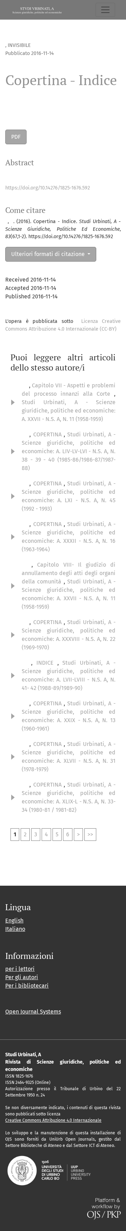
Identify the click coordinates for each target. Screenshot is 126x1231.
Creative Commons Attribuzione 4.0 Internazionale (53, 1120)
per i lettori (20, 969)
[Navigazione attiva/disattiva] (105, 10)
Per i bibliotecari (27, 985)
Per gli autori (21, 977)
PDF (16, 136)
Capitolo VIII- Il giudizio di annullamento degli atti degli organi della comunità (68, 573)
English (14, 920)
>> (90, 834)
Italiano (15, 929)
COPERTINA (48, 434)
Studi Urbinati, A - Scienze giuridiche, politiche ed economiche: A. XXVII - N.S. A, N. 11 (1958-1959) (68, 410)
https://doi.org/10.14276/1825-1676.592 (47, 188)
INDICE (46, 662)
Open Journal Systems (33, 1011)
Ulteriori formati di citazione (48, 254)
